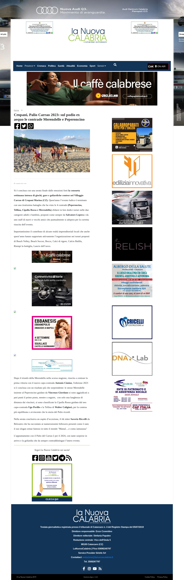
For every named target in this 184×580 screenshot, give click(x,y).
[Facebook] (84, 569)
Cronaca (41, 66)
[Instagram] (89, 569)
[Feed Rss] (100, 569)
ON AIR (161, 66)
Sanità (61, 66)
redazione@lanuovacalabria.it (98, 557)
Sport (92, 66)
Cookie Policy (150, 577)
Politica (52, 66)
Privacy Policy (162, 577)
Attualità (70, 66)
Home (20, 66)
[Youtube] (94, 569)
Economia (82, 66)
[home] (88, 34)
